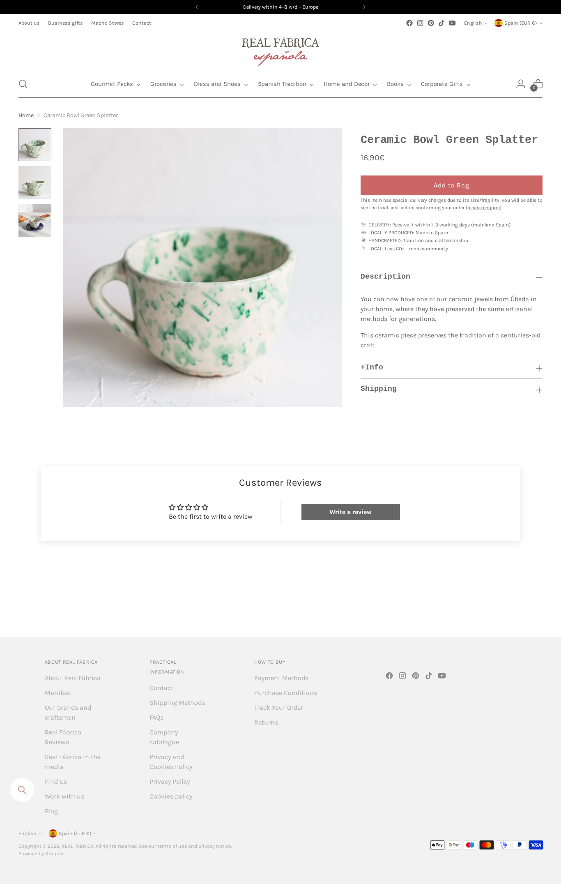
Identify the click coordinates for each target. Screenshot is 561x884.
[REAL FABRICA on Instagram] (420, 23)
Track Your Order (278, 707)
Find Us (56, 781)
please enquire (483, 207)
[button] (23, 84)
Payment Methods (281, 678)
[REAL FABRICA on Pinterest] (431, 23)
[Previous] (197, 7)
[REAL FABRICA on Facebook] (409, 23)
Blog (51, 811)
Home (26, 115)
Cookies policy (170, 796)
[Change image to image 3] (34, 220)
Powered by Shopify (40, 853)
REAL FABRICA (78, 846)
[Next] (364, 7)
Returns (266, 722)
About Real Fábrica (73, 678)
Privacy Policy (169, 781)
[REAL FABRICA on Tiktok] (441, 23)
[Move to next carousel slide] (536, 609)
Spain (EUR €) (520, 23)
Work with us (64, 796)
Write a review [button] (350, 512)
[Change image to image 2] (34, 182)
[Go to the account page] (521, 84)
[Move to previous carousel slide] (517, 609)
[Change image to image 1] (34, 144)
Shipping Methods (177, 702)
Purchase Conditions (285, 693)
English (473, 23)
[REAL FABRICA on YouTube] (452, 23)
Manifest (58, 693)
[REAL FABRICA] (280, 49)
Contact (161, 688)
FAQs (156, 717)
